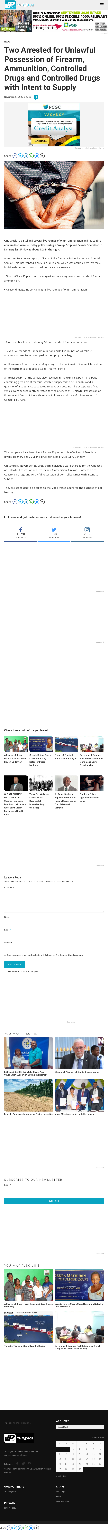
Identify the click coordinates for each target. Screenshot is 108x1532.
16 (80, 1459)
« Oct (58, 1476)
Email (7, 930)
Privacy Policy (10, 1508)
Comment (9, 887)
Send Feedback (62, 1502)
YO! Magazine (10, 1492)
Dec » (64, 1476)
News (7, 41)
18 (93, 1459)
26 (100, 1464)
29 (73, 1469)
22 (73, 1464)
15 (73, 1459)
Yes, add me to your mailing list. (23, 971)
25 (93, 1464)
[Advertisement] (54, 316)
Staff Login (60, 1492)
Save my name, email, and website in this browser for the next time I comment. (45, 955)
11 (93, 1454)
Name (8, 917)
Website (8, 942)
